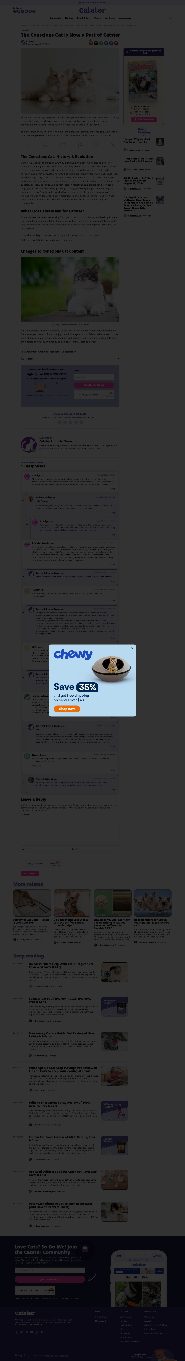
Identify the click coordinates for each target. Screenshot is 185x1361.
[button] (132, 648)
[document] (92, 680)
